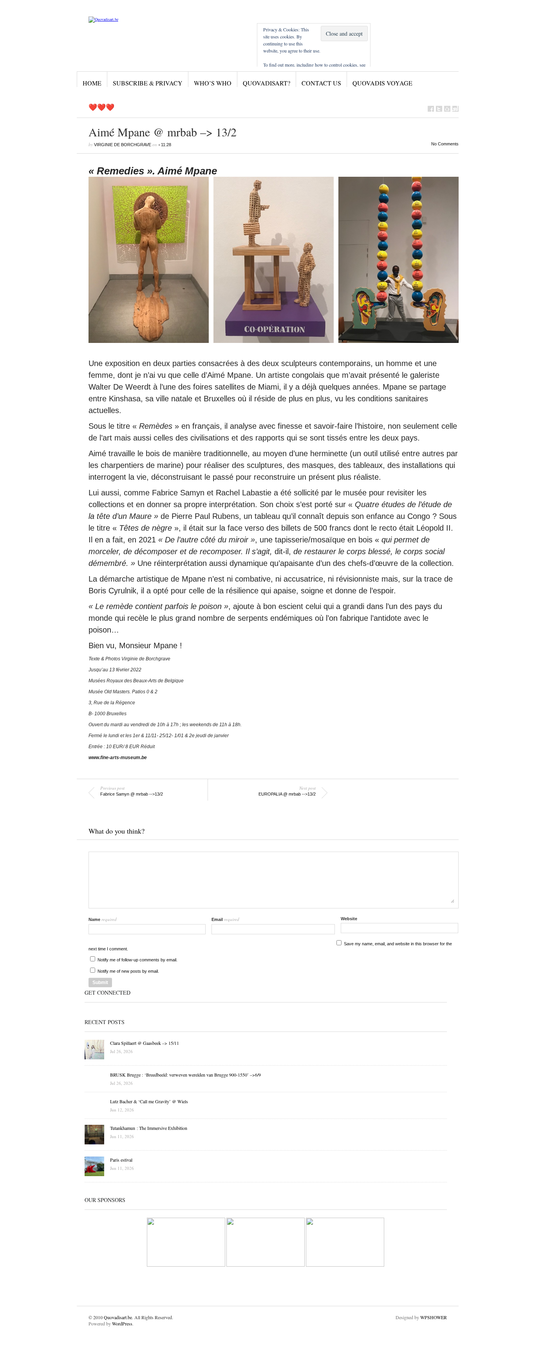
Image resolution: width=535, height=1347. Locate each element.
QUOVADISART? (266, 83)
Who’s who (212, 83)
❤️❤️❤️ (101, 107)
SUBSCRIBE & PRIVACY (148, 83)
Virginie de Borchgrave (122, 144)
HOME (92, 83)
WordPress (122, 1323)
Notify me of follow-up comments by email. (137, 959)
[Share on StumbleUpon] (455, 109)
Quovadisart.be (118, 1317)
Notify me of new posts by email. (128, 971)
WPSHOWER (433, 1317)
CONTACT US (321, 83)
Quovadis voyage (382, 83)
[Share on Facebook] (431, 109)
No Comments (445, 143)
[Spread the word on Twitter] (439, 109)
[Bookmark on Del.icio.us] (447, 109)
